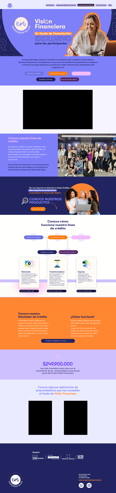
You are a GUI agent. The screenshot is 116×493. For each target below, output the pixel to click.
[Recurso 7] (89, 485)
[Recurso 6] (81, 485)
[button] (66, 5)
